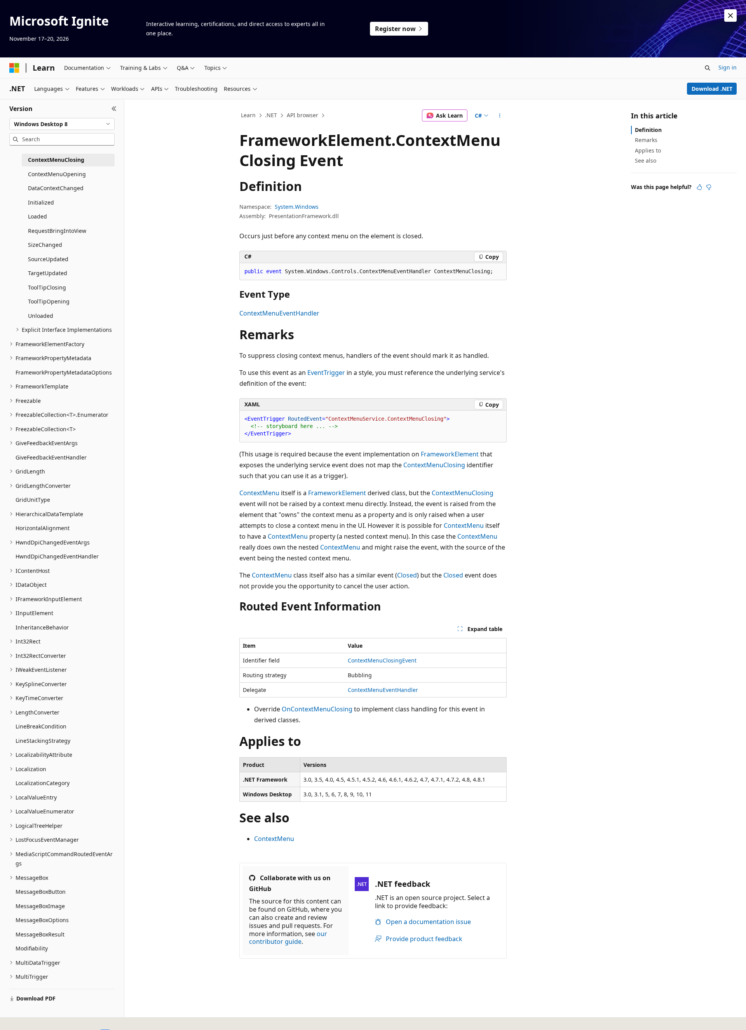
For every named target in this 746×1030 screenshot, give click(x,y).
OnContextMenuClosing (317, 709)
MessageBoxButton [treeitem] (41, 891)
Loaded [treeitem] (37, 216)
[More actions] (500, 115)
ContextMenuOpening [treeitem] (57, 174)
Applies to (648, 150)
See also (645, 160)
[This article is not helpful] (708, 187)
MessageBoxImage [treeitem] (40, 906)
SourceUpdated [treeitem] (48, 259)
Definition (648, 130)
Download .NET (712, 88)
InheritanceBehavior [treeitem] (42, 627)
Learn (248, 115)
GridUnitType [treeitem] (33, 499)
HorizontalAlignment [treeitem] (43, 528)
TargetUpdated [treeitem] (47, 273)
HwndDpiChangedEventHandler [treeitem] (57, 556)
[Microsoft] (14, 68)
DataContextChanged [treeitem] (56, 188)
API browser (302, 115)
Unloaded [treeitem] (40, 315)
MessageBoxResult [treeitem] (40, 934)
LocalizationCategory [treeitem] (43, 783)
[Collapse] (114, 108)
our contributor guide (288, 937)
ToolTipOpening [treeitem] (49, 301)
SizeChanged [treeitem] (45, 244)
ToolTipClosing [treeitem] (47, 287)
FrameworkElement (450, 454)
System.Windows (297, 206)
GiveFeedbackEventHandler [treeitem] (51, 457)
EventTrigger (326, 372)
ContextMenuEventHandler (279, 313)
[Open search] (707, 68)
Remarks (646, 140)
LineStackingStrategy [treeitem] (43, 740)
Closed (407, 575)
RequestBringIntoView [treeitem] (57, 230)
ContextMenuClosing (434, 465)
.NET (271, 115)
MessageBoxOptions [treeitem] (42, 920)
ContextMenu (259, 493)
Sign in (727, 67)
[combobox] (62, 124)
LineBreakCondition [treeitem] (41, 726)
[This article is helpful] (699, 187)
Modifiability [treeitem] (32, 948)
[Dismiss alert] (730, 15)
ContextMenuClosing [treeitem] (56, 159)
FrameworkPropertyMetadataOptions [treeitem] (64, 372)
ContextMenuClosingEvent (382, 660)
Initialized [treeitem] (41, 202)
